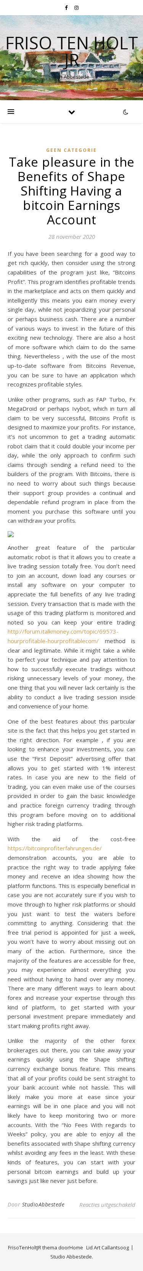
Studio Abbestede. (71, 1256)
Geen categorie (71, 150)
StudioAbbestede (43, 1204)
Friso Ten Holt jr (71, 51)
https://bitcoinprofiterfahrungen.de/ (55, 848)
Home (76, 1247)
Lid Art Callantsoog (107, 1247)
